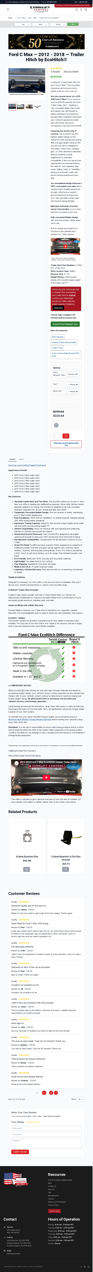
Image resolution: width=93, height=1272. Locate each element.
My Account (83, 2)
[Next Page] (56, 1093)
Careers (51, 1199)
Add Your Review (71, 71)
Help (76, 2)
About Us (51, 1189)
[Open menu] (8, 9)
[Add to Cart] (65, 436)
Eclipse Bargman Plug (27, 856)
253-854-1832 (52, 2)
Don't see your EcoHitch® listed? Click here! (27, 465)
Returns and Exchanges (57, 1202)
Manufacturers (53, 1196)
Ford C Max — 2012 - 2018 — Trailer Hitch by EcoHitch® (38, 18)
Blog (49, 1183)
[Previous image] (13, 82)
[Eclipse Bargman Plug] (27, 837)
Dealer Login (54, 1211)
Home (10, 18)
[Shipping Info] (56, 425)
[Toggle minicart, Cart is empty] (86, 9)
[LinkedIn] (88, 1267)
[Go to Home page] (40, 9)
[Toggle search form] (77, 9)
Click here (58, 308)
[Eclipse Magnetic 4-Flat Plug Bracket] (66, 837)
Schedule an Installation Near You (66, 444)
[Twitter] (85, 1267)
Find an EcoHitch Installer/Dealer (60, 1180)
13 (55, 71)
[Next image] (40, 82)
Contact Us (52, 1186)
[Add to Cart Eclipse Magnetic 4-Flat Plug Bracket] (65, 869)
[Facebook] (81, 1267)
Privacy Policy (53, 1205)
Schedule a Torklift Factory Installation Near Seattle (74, 5)
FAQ (49, 1192)
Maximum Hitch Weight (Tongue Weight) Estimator (29, 719)
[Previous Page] (37, 1093)
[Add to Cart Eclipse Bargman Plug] (26, 869)
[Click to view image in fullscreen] (26, 82)
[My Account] (81, 9)
